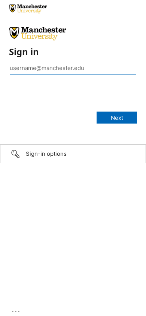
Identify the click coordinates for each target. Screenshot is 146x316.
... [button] (16, 309)
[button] (73, 154)
